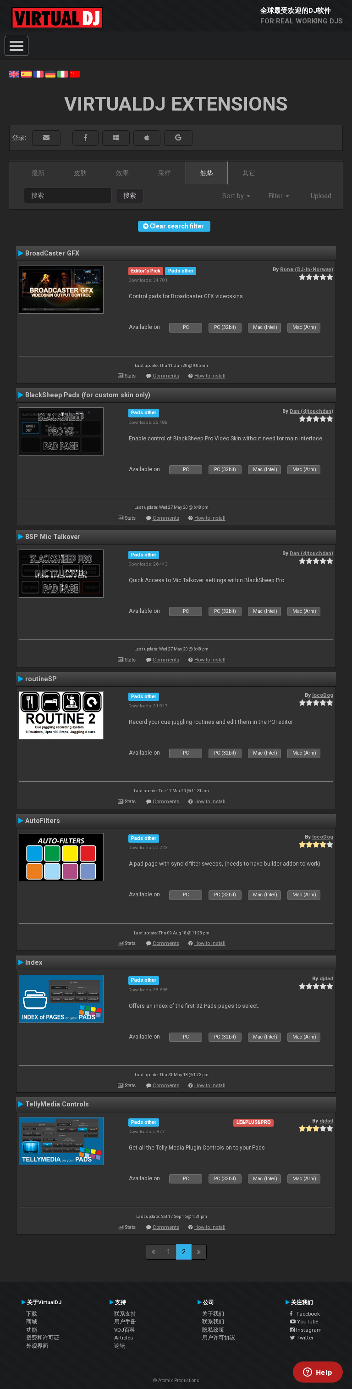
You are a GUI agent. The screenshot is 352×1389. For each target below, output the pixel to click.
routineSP (41, 679)
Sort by (234, 196)
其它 (248, 173)
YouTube (307, 1321)
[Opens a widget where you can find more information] (317, 1372)
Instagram (308, 1330)
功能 (31, 1330)
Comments (166, 376)
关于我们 (213, 1314)
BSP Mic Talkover (53, 536)
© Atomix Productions (176, 1380)
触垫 (206, 173)
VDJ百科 (124, 1330)
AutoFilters (42, 820)
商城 (31, 1321)
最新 (38, 173)
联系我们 (213, 1321)
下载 (31, 1314)
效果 (122, 173)
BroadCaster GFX (52, 253)
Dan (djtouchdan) (311, 411)
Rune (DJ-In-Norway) (306, 269)
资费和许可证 (42, 1337)
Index (33, 962)
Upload (321, 196)
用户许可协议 (218, 1337)
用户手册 (125, 1321)
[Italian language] (62, 73)
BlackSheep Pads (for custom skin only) (87, 395)
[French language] (38, 73)
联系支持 (125, 1314)
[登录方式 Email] (46, 137)
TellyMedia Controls (57, 1104)
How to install (210, 376)
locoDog (322, 695)
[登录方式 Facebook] (85, 137)
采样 (164, 173)
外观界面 (37, 1346)
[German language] (50, 73)
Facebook (306, 1314)
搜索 (129, 195)
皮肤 (80, 173)
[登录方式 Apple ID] (146, 137)
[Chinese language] (75, 73)
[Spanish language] (26, 73)
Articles (123, 1337)
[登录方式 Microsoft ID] (116, 137)
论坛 (119, 1346)
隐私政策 (213, 1330)
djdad (326, 978)
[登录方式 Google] (178, 137)
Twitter (304, 1337)
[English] (14, 73)
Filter (277, 196)
